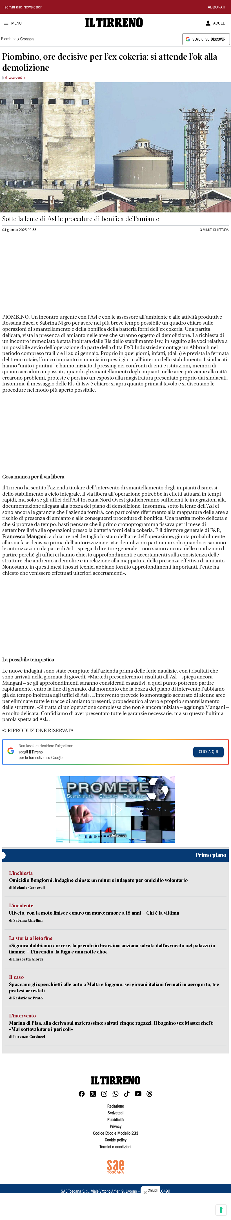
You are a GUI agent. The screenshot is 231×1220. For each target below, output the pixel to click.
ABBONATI (216, 8)
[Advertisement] (44, 277)
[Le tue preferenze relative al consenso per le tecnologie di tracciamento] (221, 1210)
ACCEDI (219, 24)
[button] (115, 809)
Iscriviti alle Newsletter (22, 8)
